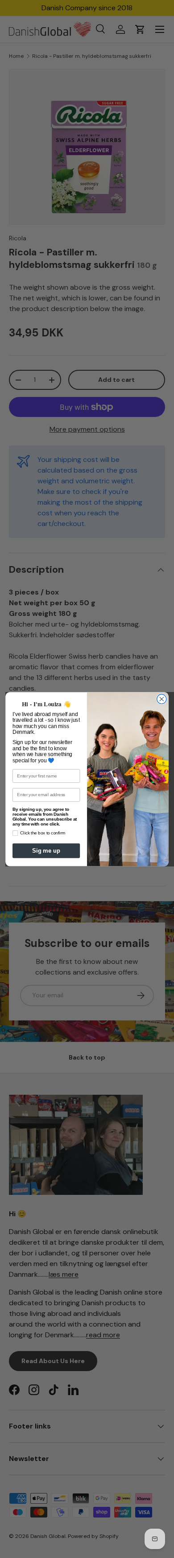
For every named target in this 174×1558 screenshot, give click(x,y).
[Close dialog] (161, 699)
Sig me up (46, 850)
